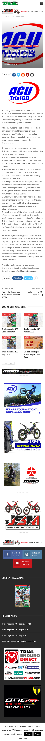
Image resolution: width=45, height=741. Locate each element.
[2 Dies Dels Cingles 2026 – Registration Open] (33, 342)
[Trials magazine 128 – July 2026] (11, 342)
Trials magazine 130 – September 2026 (16, 624)
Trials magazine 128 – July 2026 (14, 636)
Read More (22, 738)
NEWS (36, 46)
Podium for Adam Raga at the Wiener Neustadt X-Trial (11, 294)
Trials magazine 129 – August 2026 (15, 630)
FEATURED (27, 46)
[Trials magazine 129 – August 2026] (33, 320)
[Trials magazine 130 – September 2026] (11, 320)
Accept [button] (28, 734)
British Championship (13, 46)
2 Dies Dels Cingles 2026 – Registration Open (19, 641)
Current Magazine (13, 577)
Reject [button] (37, 734)
